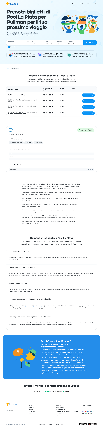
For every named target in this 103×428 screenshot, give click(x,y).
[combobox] (14, 42)
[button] (23, 42)
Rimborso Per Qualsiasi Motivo (34, 307)
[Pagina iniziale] (8, 68)
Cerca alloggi (13, 46)
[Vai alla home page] (12, 3)
